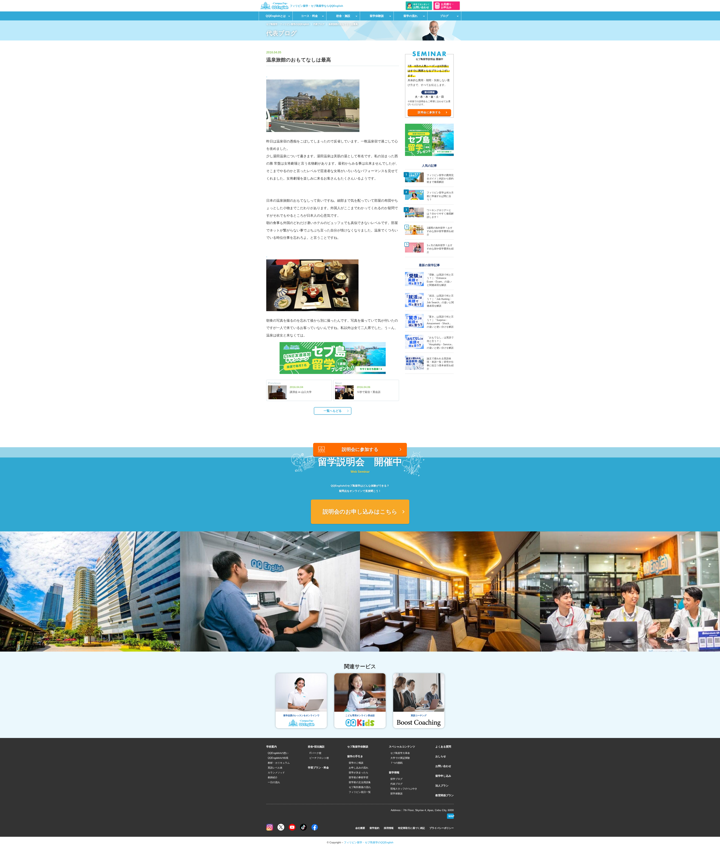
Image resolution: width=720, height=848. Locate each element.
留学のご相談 (356, 762)
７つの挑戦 (396, 762)
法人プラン (441, 785)
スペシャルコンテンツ (402, 746)
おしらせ (440, 756)
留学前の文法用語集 (360, 782)
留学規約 (374, 828)
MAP (451, 816)
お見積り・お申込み (447, 6)
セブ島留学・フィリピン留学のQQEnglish (287, 24)
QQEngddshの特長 (278, 758)
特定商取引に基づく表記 (411, 828)
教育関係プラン (444, 795)
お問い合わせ (443, 766)
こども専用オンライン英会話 (360, 715)
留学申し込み (443, 775)
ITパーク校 (315, 753)
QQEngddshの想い (278, 753)
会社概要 (360, 828)
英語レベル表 (275, 767)
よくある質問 (443, 746)
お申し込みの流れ (358, 767)
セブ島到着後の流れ (360, 787)
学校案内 (271, 746)
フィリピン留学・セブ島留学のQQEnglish (368, 842)
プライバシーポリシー (441, 828)
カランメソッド (276, 772)
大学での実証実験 (400, 758)
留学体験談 (396, 793)
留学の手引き (355, 756)
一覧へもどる (333, 410)
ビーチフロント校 (319, 758)
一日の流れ (274, 782)
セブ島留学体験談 (357, 746)
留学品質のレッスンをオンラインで (301, 715)
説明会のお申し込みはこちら (360, 512)
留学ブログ (396, 779)
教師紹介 (273, 777)
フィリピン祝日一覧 (360, 792)
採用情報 (389, 828)
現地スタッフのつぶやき (403, 788)
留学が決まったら (358, 772)
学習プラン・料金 (318, 767)
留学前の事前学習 (358, 777)
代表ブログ (318, 24)
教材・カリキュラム (279, 762)
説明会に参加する (429, 112)
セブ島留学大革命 (400, 753)
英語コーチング (419, 715)
